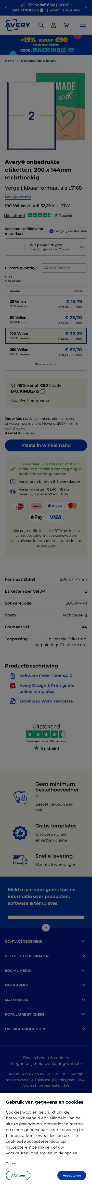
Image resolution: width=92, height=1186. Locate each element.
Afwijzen (18, 1175)
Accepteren (72, 1175)
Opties (10, 1163)
